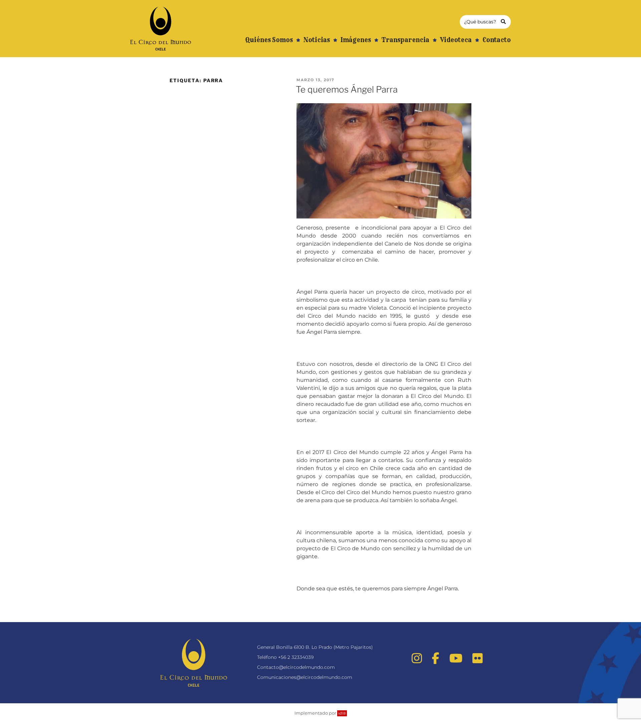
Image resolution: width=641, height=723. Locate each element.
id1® (342, 713)
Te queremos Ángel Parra (347, 89)
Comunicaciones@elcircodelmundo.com (304, 677)
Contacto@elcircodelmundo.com (296, 667)
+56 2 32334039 (295, 657)
